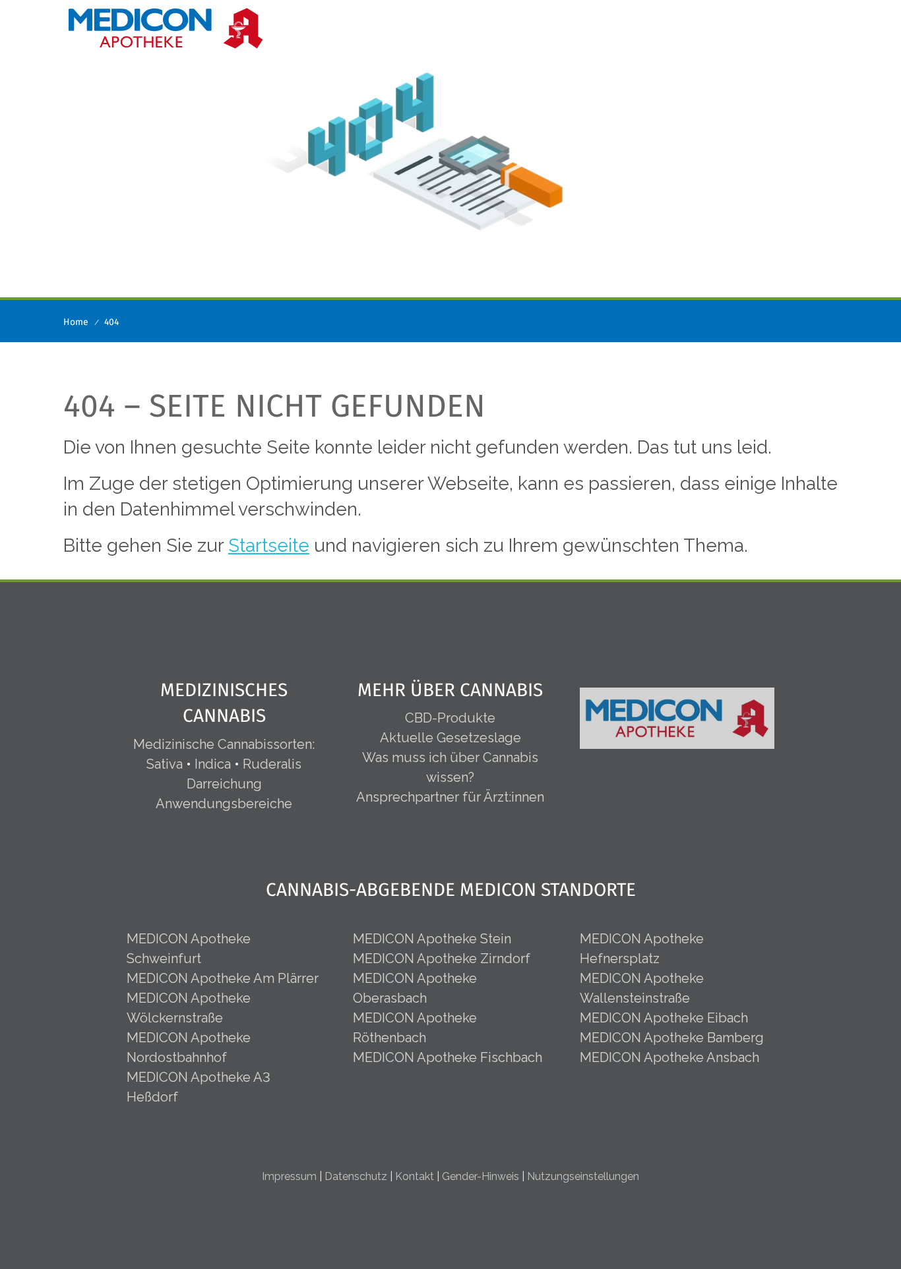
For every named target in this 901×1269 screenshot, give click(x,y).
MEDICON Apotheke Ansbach (669, 1057)
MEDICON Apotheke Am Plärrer (223, 978)
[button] (827, 26)
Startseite (268, 545)
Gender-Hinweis (480, 1176)
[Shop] (766, 26)
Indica (213, 764)
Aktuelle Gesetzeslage (450, 738)
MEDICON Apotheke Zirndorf (441, 958)
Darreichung (224, 784)
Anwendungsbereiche (224, 804)
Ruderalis (272, 764)
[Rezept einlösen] (793, 26)
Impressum (289, 1176)
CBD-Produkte (450, 718)
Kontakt (414, 1176)
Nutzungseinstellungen (583, 1176)
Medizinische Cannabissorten (222, 744)
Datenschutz (356, 1176)
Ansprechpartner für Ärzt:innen (450, 797)
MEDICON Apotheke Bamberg (672, 1038)
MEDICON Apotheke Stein (432, 939)
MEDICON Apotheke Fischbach (447, 1057)
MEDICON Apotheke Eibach (664, 1018)
